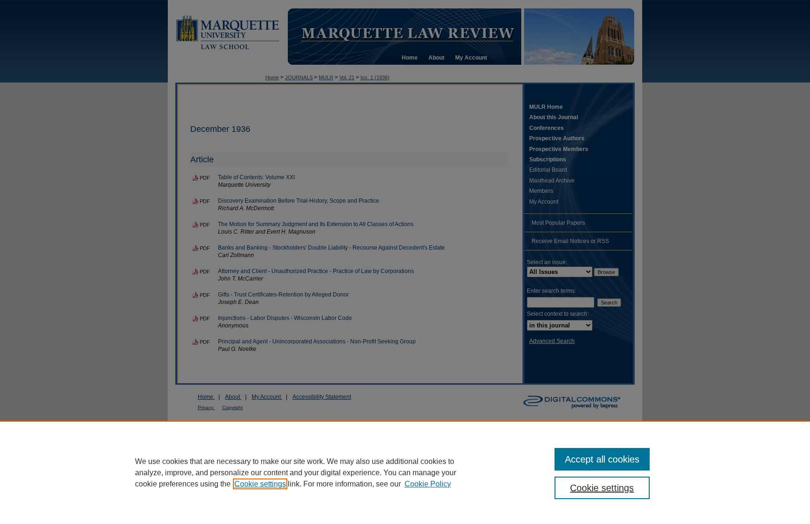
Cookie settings (260, 484)
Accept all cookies (602, 459)
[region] (405, 472)
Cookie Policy (428, 484)
